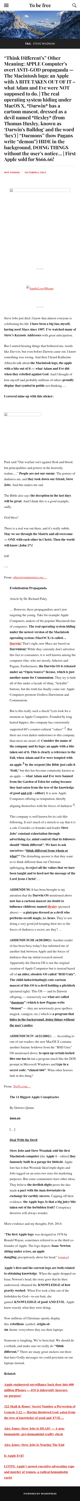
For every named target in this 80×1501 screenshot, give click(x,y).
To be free (40, 5)
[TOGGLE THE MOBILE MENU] (6, 5)
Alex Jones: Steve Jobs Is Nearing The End (34, 1444)
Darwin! (16, 643)
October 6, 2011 (35, 172)
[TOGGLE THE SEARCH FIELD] (74, 5)
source (63, 1257)
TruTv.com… (22, 1086)
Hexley (52, 906)
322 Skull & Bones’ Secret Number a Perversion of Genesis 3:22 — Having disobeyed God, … (39, 1412)
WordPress (49, 1493)
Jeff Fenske (12, 172)
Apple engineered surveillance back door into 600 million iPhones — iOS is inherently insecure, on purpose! (39, 1390)
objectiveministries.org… (30, 577)
